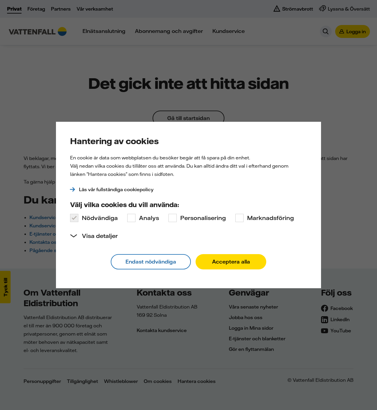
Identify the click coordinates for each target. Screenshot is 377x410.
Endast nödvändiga (150, 261)
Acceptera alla (231, 261)
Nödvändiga (100, 217)
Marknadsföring (270, 217)
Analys (149, 217)
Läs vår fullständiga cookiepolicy (116, 189)
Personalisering (203, 217)
